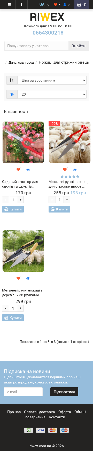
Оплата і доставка (39, 412)
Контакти (57, 417)
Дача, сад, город (21, 62)
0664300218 (48, 33)
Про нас (14, 412)
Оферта (64, 412)
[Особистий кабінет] (66, 4)
